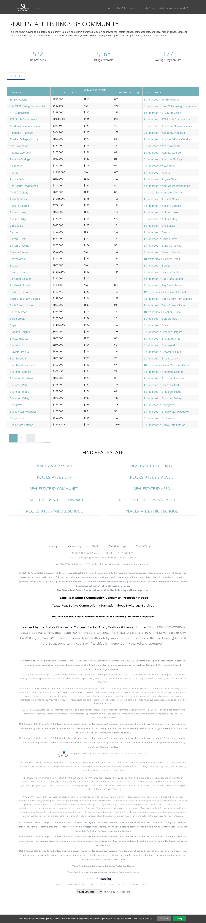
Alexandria (16, 166)
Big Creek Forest (20, 285)
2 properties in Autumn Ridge (161, 219)
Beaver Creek (18, 259)
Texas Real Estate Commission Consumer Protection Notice (103, 597)
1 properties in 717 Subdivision (162, 113)
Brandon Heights (20, 332)
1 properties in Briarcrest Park (162, 385)
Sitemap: (58, 884)
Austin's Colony (19, 192)
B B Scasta (16, 225)
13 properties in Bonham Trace (162, 312)
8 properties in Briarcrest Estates (163, 372)
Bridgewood (17, 418)
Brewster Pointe (19, 352)
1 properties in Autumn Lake (161, 212)
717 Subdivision (19, 113)
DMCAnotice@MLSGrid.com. (107, 789)
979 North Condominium (24, 119)
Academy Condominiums (25, 126)
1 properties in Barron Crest (160, 239)
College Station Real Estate (76, 884)
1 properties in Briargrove (159, 405)
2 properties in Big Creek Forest (163, 285)
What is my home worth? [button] (173, 8)
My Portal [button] (150, 8)
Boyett (13, 325)
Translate (125, 892)
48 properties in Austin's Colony (163, 192)
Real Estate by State (54, 465)
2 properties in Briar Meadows (162, 358)
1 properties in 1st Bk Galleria (161, 99)
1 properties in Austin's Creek (161, 199)
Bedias (14, 265)
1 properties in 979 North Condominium (167, 119)
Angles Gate (17, 179)
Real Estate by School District (54, 499)
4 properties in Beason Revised (163, 252)
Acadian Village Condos (24, 139)
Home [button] (110, 8)
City (111, 884)
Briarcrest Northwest (22, 378)
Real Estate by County (152, 465)
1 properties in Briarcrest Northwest (165, 378)
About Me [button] (135, 8)
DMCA (95, 546)
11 (39, 438)
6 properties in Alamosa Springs (163, 159)
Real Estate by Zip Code (151, 477)
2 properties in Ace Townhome (162, 146)
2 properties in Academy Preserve (164, 132)
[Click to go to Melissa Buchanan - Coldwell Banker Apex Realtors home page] (25, 6)
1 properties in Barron (157, 232)
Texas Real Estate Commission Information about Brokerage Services (103, 872)
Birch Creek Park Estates (25, 298)
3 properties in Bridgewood (160, 418)
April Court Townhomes (24, 186)
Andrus (14, 172)
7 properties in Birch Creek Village (164, 305)
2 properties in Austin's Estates (162, 206)
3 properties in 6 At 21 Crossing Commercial (170, 106)
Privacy (53, 546)
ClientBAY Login (117, 546)
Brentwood (16, 345)
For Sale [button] (121, 8)
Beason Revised (19, 252)
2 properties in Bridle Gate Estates (164, 425)
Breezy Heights (19, 338)
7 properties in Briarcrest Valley (162, 398)
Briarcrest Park (18, 385)
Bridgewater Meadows (23, 411)
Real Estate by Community (54, 488)
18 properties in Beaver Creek (162, 259)
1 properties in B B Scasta (159, 225)
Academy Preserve (21, 132)
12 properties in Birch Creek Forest (165, 292)
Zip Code (121, 884)
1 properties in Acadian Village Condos (167, 139)
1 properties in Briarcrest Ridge (162, 391)
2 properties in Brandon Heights (163, 332)
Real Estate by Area (152, 488)
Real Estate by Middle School (54, 511)
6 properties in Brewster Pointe (162, 352)
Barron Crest (17, 239)
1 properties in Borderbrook (160, 318)
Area (144, 884)
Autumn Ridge (18, 219)
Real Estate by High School (152, 511)
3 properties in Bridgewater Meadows (166, 411)
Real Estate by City (54, 477)
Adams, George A (20, 152)
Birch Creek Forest (21, 292)
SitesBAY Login (144, 546)
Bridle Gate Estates (21, 425)
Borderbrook (17, 318)
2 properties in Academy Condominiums (168, 126)
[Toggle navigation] (38, 7)
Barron (14, 232)
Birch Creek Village (21, 305)
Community (134, 884)
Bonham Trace (18, 312)
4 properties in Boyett (157, 325)
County (102, 884)
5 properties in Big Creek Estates (164, 279)
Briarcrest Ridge (19, 391)
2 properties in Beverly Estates (162, 272)
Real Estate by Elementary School (151, 499)
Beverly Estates (19, 272)
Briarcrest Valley (19, 398)
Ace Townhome (19, 146)
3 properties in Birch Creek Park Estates (168, 298)
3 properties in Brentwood (159, 345)
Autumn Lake (18, 212)
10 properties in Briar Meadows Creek (166, 365)
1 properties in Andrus (157, 172)
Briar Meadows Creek (23, 365)
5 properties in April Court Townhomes (167, 186)
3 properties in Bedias (157, 265)
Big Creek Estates (20, 279)
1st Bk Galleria (18, 99)
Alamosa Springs (20, 159)
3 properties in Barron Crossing (162, 245)
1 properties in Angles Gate (160, 179)
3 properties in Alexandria (159, 166)
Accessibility (74, 546)
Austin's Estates (19, 206)
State (92, 884)
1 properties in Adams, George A (163, 152)
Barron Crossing (19, 245)
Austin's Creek (18, 199)
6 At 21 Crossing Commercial (27, 106)
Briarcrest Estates (20, 372)
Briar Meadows (19, 358)
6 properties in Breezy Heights (162, 338)
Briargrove (16, 405)
